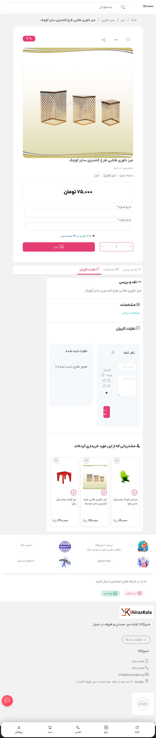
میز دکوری (110, 175)
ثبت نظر (105, 412)
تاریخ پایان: (125, 220)
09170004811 (138, 662)
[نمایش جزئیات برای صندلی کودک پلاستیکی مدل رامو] (125, 477)
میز (97, 175)
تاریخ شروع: (124, 207)
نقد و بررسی (130, 270)
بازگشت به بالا (134, 640)
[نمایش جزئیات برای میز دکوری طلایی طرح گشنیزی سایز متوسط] (95, 477)
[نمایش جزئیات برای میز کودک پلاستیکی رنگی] (64, 477)
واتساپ (108, 593)
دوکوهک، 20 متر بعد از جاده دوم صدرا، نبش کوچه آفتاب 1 (110, 682)
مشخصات (109, 270)
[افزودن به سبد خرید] (134, 493)
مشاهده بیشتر (131, 313)
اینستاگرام (131, 593)
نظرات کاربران (87, 270)
